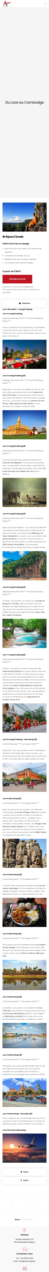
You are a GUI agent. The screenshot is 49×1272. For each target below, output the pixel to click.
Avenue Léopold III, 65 (24, 1239)
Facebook (26, 1219)
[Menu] (45, 3)
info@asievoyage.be (27, 1261)
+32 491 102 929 (26, 1258)
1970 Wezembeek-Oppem (24, 1242)
